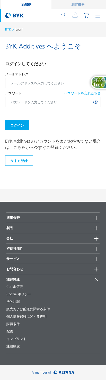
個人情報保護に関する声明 (26, 316)
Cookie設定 (14, 287)
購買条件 (13, 324)
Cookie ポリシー (18, 294)
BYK (8, 29)
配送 (9, 331)
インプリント (16, 339)
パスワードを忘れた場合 (82, 93)
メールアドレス (17, 74)
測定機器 (78, 4)
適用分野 (13, 218)
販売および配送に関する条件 (28, 309)
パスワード (13, 93)
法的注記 (13, 301)
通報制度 (13, 346)
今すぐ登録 (19, 161)
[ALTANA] (64, 372)
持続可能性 (14, 248)
